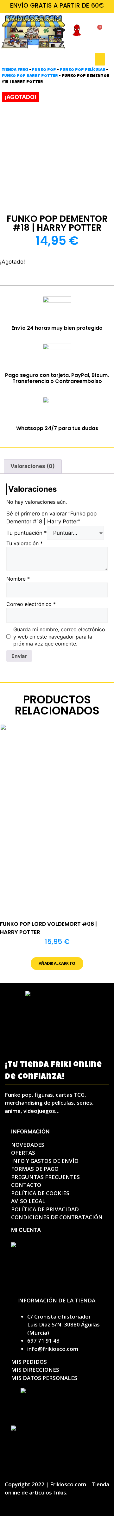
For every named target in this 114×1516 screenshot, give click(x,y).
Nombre (18, 579)
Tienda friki (15, 70)
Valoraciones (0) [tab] (32, 466)
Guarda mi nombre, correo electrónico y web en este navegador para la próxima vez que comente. (59, 636)
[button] (100, 59)
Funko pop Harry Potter (30, 76)
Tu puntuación (26, 533)
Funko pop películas (82, 70)
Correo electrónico (31, 604)
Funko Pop (44, 70)
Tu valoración (24, 543)
